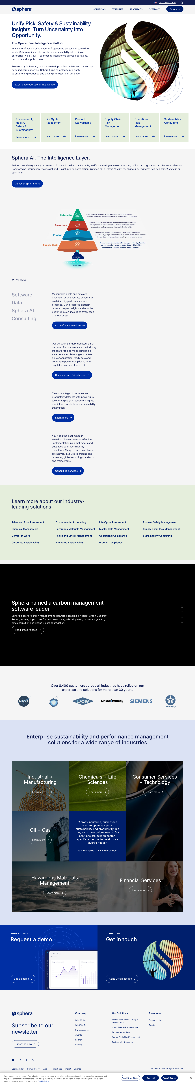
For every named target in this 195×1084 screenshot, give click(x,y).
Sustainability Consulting (157, 560)
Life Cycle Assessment (112, 546)
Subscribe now (23, 1068)
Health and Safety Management (73, 560)
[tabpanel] (117, 311)
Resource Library (156, 1044)
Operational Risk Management (125, 1051)
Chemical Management (25, 553)
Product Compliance (111, 566)
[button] (156, 2)
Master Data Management (114, 553)
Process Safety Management (160, 546)
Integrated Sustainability (69, 566)
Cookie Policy (43, 1081)
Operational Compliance (113, 560)
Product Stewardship (121, 1056)
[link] (22, 1044)
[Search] (181, 2)
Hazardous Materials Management (75, 553)
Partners (79, 1064)
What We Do (80, 1049)
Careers (78, 1069)
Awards (78, 1059)
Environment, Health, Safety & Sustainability (125, 1045)
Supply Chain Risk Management (161, 553)
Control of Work (21, 560)
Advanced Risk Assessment (28, 546)
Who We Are (80, 1044)
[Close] (191, 1078)
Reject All (151, 1078)
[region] (97, 1078)
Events (152, 1049)
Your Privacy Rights (130, 1078)
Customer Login (167, 2)
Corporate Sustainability (26, 566)
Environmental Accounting (70, 546)
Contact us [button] (175, 9)
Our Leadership (82, 1054)
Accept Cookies (169, 1078)
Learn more (21, 652)
